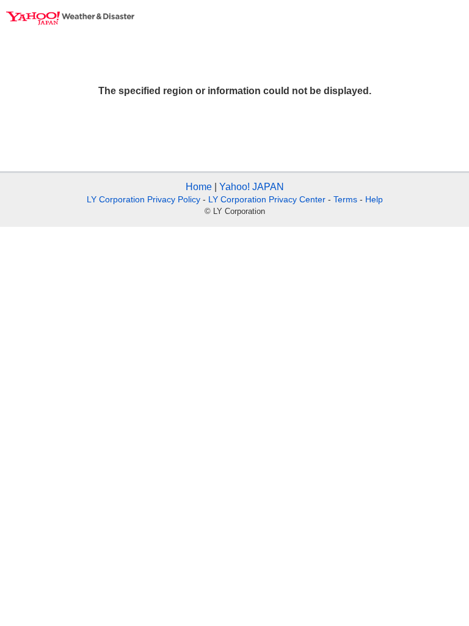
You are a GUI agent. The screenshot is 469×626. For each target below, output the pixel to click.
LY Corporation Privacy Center (266, 199)
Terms (345, 199)
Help (374, 199)
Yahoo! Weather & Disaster (70, 18)
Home (199, 187)
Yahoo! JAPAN (251, 187)
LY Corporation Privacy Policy (143, 199)
